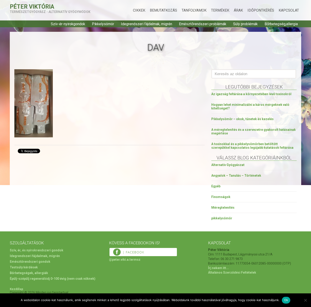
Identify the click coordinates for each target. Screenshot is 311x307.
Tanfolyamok (194, 10)
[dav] (33, 136)
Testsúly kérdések (24, 267)
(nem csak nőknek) (81, 278)
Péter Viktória (32, 6)
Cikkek (139, 10)
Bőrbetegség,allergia (281, 24)
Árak (238, 10)
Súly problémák (245, 24)
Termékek (220, 10)
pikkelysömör (221, 218)
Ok (286, 300)
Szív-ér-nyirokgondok (68, 24)
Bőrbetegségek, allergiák (29, 273)
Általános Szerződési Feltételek (232, 272)
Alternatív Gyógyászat (228, 165)
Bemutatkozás (163, 10)
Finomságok (220, 197)
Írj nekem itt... (218, 268)
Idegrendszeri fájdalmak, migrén (146, 24)
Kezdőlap (16, 289)
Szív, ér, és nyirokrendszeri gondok (36, 250)
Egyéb (215, 186)
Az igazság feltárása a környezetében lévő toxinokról (251, 94)
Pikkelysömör (103, 24)
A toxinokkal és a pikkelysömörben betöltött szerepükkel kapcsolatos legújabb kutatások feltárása (252, 145)
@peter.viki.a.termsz (124, 259)
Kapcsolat (289, 10)
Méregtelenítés (223, 207)
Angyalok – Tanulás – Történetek (236, 175)
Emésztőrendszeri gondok (30, 261)
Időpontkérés (260, 10)
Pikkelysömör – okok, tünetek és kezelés (242, 119)
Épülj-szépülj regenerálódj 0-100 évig (38, 278)
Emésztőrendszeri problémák (202, 24)
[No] (305, 300)
